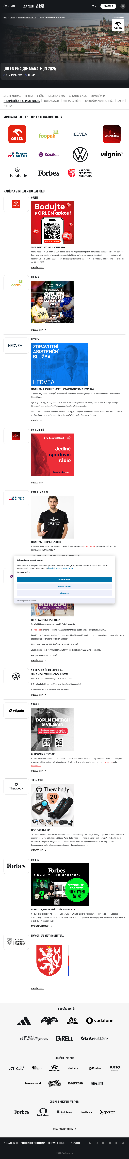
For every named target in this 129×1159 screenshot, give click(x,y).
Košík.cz (37, 629)
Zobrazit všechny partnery (63, 1129)
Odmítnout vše (64, 593)
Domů (5, 17)
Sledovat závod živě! (72, 101)
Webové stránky (37, 267)
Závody (12, 17)
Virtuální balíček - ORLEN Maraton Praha (22, 101)
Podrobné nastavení (64, 586)
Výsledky (8, 106)
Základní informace (12, 95)
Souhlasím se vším (64, 579)
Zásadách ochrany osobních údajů (60, 568)
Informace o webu (11, 1143)
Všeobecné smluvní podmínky (33, 1143)
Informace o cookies (56, 1143)
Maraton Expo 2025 (56, 95)
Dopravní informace (78, 95)
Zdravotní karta (98, 95)
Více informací (22, 572)
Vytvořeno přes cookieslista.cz (26, 601)
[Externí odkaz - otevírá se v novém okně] (24, 1020)
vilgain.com (36, 765)
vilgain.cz (109, 762)
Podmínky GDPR (74, 1143)
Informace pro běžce (34, 95)
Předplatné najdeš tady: (40, 926)
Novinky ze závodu (51, 101)
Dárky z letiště (89, 546)
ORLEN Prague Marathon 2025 (27, 17)
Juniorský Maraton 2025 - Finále (99, 101)
